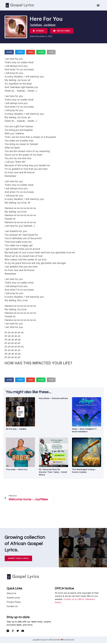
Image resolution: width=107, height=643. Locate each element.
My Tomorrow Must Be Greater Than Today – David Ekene (53, 472)
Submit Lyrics (13, 597)
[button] (98, 5)
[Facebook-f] (13, 631)
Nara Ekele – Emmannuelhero (53, 398)
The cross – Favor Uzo (16, 470)
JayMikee (49, 24)
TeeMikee (36, 24)
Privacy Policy (14, 602)
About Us (11, 593)
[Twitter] (18, 631)
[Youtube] (23, 631)
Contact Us (12, 606)
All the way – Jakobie (16, 429)
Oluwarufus (69, 640)
